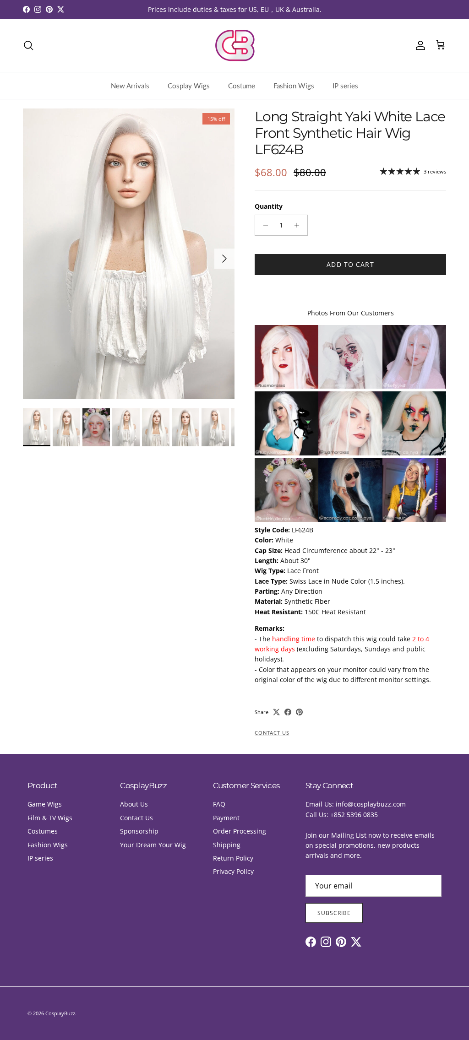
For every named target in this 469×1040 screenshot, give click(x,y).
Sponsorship (139, 831)
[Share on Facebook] (287, 712)
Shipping (226, 844)
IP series (345, 85)
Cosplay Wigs (189, 85)
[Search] (28, 45)
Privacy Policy (233, 871)
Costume (241, 85)
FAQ (219, 804)
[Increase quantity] (299, 225)
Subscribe (334, 913)
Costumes (42, 831)
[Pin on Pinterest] (299, 712)
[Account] (418, 45)
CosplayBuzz (60, 1013)
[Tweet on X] (276, 712)
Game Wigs (44, 804)
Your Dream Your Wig (153, 844)
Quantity (269, 206)
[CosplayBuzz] (234, 45)
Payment (226, 817)
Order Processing (239, 831)
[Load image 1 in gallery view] (128, 253)
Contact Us (272, 733)
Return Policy (233, 858)
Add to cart (350, 264)
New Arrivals (130, 85)
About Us (134, 804)
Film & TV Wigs (49, 817)
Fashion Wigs (293, 85)
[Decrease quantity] (263, 225)
